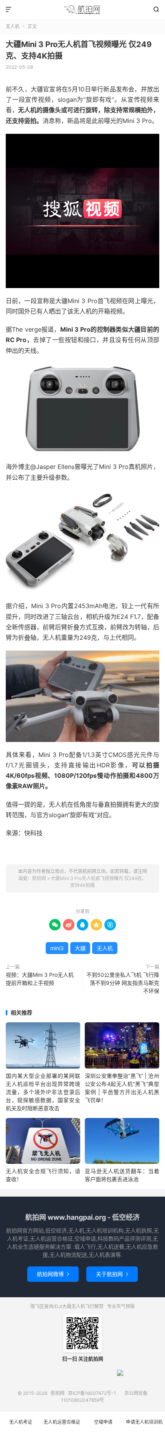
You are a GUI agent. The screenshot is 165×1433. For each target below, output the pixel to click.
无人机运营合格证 (61, 1422)
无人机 (13, 26)
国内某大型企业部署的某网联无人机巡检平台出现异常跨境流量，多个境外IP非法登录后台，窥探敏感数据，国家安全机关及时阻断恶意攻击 (43, 1091)
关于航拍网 (112, 1274)
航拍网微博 (53, 1274)
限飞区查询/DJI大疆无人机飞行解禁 (67, 1306)
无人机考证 (20, 1422)
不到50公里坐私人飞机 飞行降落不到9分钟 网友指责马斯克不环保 (122, 982)
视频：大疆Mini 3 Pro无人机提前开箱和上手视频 (40, 978)
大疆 (80, 948)
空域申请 (103, 1422)
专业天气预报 (121, 1306)
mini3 (57, 948)
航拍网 (82, 9)
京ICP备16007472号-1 (92, 1393)
